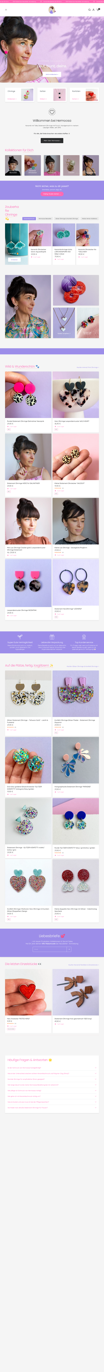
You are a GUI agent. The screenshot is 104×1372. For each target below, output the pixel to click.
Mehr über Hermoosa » (52, 141)
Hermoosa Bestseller (45, 218)
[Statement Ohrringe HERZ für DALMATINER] (28, 457)
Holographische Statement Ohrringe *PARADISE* (73, 787)
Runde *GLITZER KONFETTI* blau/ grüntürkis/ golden (75, 848)
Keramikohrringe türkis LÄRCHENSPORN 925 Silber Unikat (63, 251)
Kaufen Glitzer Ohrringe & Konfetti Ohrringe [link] (82, 666)
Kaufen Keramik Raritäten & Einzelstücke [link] (83, 965)
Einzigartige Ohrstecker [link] (87, 333)
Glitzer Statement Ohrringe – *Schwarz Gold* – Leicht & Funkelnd (27, 721)
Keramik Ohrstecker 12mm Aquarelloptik (38, 250)
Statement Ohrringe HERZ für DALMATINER (23, 483)
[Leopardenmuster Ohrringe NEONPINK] (28, 583)
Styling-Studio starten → (52, 194)
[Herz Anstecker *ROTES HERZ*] (28, 992)
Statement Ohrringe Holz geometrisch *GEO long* (73, 1019)
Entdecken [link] (11, 99)
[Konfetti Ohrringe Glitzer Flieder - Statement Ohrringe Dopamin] (76, 693)
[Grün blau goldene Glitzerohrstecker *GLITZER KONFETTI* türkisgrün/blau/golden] (28, 760)
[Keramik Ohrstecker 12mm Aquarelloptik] (40, 234)
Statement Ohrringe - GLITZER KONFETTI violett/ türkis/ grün (25, 848)
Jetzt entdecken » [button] (52, 74)
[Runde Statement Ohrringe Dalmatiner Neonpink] (28, 394)
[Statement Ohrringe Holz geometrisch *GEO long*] (76, 992)
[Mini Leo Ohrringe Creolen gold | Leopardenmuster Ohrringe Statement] (28, 521)
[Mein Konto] (93, 9)
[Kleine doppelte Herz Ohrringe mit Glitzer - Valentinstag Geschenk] (76, 882)
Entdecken (14, 260)
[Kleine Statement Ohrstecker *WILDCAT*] (76, 457)
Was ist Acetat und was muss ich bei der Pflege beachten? (28, 1102)
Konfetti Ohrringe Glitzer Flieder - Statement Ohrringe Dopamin (75, 721)
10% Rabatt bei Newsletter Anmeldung (52, 1)
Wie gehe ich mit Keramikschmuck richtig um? (24, 1096)
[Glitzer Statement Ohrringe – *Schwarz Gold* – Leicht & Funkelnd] (28, 693)
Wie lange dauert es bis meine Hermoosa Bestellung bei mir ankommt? (33, 1085)
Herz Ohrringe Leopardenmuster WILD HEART (72, 421)
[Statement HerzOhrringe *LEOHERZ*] (76, 582)
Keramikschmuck (29, 218)
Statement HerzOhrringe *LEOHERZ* (68, 609)
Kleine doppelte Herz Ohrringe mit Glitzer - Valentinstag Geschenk (76, 910)
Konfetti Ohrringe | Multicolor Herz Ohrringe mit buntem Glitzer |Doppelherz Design (28, 910)
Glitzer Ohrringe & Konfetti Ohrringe (67, 218)
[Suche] (89, 9)
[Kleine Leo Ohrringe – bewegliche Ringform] (76, 521)
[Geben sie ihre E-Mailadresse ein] (69, 949)
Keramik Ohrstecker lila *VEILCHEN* (87, 250)
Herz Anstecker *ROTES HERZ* (18, 1019)
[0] (97, 9)
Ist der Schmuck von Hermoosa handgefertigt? (24, 1068)
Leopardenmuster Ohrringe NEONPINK (22, 610)
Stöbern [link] (43, 99)
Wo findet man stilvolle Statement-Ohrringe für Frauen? (28, 1108)
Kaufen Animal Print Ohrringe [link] (87, 367)
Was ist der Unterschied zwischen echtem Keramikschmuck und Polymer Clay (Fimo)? (38, 1073)
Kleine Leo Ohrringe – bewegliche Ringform (71, 548)
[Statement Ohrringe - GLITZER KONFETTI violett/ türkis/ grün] (28, 821)
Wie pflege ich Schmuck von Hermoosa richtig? (24, 1091)
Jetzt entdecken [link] (27, 333)
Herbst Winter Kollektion (89, 218)
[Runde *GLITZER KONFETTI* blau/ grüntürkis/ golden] (76, 821)
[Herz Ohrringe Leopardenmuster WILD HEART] (76, 394)
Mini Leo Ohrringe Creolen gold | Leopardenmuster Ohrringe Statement (26, 549)
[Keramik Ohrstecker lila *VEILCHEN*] (87, 234)
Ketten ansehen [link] (63, 333)
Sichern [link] (75, 99)
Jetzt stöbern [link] (75, 294)
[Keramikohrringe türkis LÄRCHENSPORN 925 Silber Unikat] (64, 234)
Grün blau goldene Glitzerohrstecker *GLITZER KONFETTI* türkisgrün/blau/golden (24, 788)
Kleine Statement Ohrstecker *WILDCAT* (70, 483)
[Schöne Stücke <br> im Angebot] (76, 290)
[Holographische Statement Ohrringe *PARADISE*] (76, 760)
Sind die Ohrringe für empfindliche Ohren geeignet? (26, 1079)
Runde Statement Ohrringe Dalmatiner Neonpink (25, 421)
